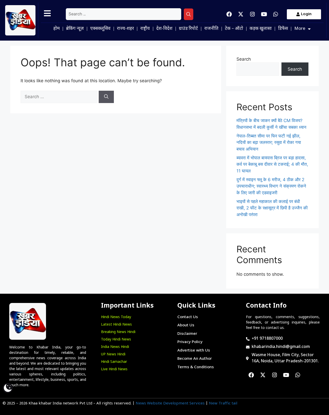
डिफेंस (283, 29)
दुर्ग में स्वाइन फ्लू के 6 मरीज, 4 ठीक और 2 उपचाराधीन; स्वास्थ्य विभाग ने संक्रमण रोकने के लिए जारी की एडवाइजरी (271, 186)
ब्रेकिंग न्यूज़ (75, 29)
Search (243, 59)
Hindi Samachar (114, 361)
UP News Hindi (113, 354)
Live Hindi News (114, 369)
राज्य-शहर (125, 29)
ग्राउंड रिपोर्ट (188, 29)
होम (56, 29)
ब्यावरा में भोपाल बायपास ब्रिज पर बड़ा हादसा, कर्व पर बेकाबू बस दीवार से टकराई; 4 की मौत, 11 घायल (272, 164)
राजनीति (211, 29)
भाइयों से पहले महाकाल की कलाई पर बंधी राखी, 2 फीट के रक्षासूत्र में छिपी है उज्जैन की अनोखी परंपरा (272, 208)
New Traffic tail (223, 403)
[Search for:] (123, 14)
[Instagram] (252, 14)
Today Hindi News (116, 339)
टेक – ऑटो (234, 29)
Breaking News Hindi (118, 332)
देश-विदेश (164, 29)
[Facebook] (229, 14)
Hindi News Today (116, 317)
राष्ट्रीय (145, 29)
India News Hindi (115, 347)
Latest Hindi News (116, 324)
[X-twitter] (240, 14)
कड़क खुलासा (261, 29)
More (299, 29)
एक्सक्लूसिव (100, 29)
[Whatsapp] (275, 14)
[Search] (188, 14)
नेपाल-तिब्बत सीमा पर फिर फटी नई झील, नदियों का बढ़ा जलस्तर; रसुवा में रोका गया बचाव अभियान (268, 142)
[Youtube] (264, 14)
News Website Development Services (170, 403)
